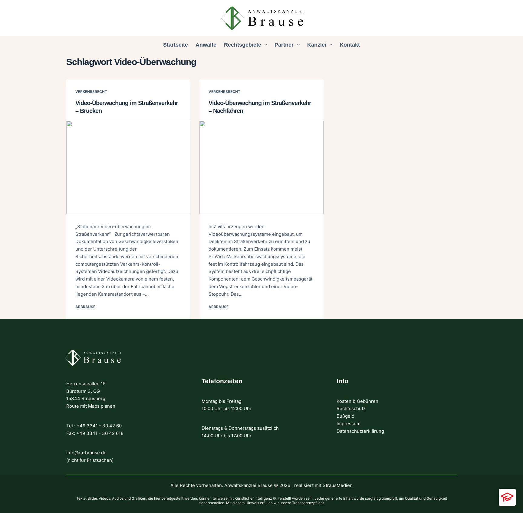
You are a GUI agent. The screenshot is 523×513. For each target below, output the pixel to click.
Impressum (348, 423)
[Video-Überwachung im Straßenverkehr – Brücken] (128, 167)
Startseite (175, 45)
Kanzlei (316, 45)
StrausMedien (338, 485)
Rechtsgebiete (242, 45)
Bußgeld (345, 416)
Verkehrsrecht (91, 91)
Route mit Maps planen (90, 406)
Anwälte (206, 45)
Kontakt (350, 45)
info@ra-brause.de (86, 452)
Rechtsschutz (351, 408)
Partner (284, 45)
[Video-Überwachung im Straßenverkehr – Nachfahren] (261, 167)
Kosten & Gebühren (357, 401)
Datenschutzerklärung (360, 431)
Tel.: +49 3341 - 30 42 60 (94, 426)
